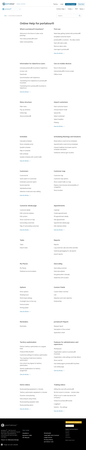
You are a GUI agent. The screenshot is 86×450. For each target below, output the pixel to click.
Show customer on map (27, 219)
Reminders (24, 322)
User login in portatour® (61, 49)
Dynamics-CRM (27, 435)
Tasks (22, 240)
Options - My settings (60, 407)
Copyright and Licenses (51, 435)
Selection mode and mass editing (30, 191)
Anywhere (26, 433)
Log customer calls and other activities (66, 248)
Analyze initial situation (27, 352)
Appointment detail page (61, 223)
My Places (24, 264)
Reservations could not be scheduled (65, 141)
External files (58, 301)
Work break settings (26, 298)
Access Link (23, 71)
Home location (24, 304)
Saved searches (25, 185)
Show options (24, 291)
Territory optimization (28, 342)
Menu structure (26, 102)
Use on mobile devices (62, 63)
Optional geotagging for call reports (65, 251)
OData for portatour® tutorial (63, 401)
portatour (8, 9)
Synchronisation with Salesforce (30, 77)
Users (25, 9)
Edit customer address (27, 213)
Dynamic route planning (27, 395)
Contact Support (71, 4)
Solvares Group (13, 439)
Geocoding (58, 264)
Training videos (59, 385)
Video (70, 9)
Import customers (61, 102)
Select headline (58, 119)
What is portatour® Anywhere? (32, 29)
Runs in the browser (60, 68)
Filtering (56, 122)
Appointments (59, 206)
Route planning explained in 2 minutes (31, 389)
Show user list (58, 360)
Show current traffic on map (62, 182)
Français (68, 434)
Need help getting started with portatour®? (67, 33)
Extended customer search (28, 182)
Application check (59, 332)
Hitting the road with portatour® (64, 389)
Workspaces (58, 349)
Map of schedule (25, 150)
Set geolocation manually (62, 274)
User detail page (59, 367)
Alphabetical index (25, 188)
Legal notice (48, 437)
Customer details (25, 210)
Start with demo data (60, 43)
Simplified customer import (62, 36)
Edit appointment (59, 219)
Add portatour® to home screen (64, 71)
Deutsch (68, 430)
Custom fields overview (61, 291)
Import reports (58, 254)
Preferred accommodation (28, 271)
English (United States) (72, 429)
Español (67, 432)
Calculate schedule (26, 141)
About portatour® (25, 116)
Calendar (56, 210)
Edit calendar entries (60, 226)
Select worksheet (59, 116)
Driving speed (24, 307)
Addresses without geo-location (64, 152)
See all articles (58, 53)
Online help (23, 113)
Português (68, 437)
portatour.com (48, 441)
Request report (58, 326)
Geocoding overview (60, 268)
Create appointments (60, 213)
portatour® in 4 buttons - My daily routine (67, 40)
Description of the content (62, 329)
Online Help (60, 9)
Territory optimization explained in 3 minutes (33, 392)
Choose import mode (60, 110)
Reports (57, 240)
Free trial (81, 4)
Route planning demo (26, 405)
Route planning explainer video (29, 402)
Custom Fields (59, 287)
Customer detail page (28, 206)
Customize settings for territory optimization (33, 355)
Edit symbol (23, 216)
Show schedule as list (26, 144)
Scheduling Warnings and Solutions (67, 137)
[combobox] (69, 15)
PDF (76, 9)
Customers (24, 171)
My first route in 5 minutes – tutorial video (66, 392)
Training (55, 4)
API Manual (26, 437)
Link (55, 295)
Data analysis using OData (28, 399)
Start (5, 15)
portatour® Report (61, 322)
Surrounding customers (27, 223)
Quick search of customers (28, 179)
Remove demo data (60, 46)
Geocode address (59, 271)
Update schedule (25, 147)
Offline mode (58, 74)
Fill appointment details (61, 216)
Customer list (24, 175)
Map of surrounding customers (29, 226)
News (81, 9)
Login (61, 4)
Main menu (23, 106)
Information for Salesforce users (32, 63)
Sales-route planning (26, 42)
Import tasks (24, 248)
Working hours (24, 295)
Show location (58, 190)
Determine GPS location (61, 277)
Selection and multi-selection (63, 298)
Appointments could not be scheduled (66, 144)
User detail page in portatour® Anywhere (66, 363)
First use (57, 29)
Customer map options (61, 179)
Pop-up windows (25, 110)
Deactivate (23, 74)
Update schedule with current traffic (31, 157)
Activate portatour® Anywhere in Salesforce (33, 68)
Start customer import (61, 106)
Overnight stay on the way (28, 301)
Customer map (59, 171)
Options (23, 287)
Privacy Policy (48, 439)
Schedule (23, 137)
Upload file (57, 113)
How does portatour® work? (29, 38)
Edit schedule (24, 154)
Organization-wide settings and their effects (67, 357)
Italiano (67, 435)
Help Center (20, 4)
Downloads (47, 433)
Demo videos (25, 385)
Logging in (57, 404)
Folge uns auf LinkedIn (11, 444)
